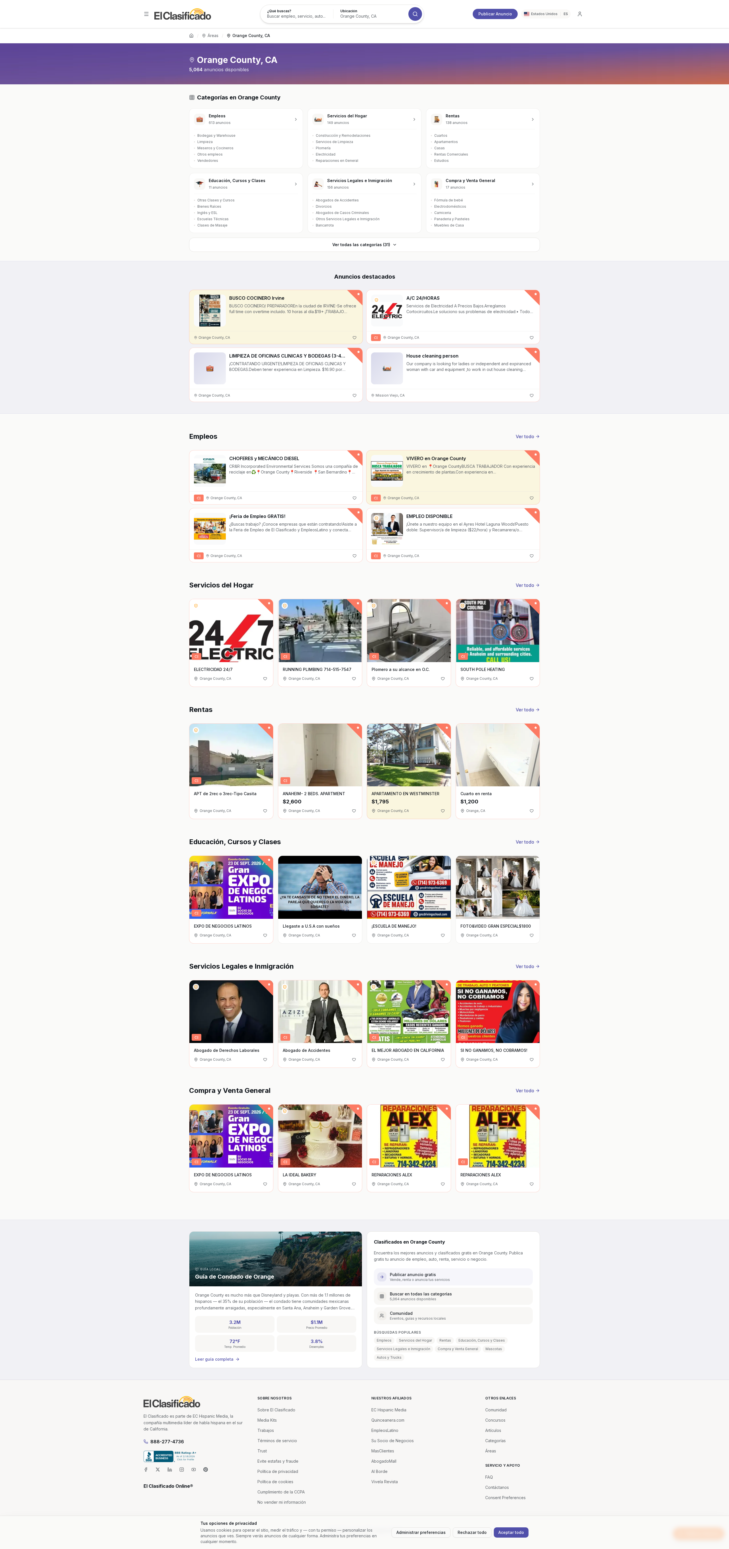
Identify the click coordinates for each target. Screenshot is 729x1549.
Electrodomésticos (450, 206)
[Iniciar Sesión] (579, 14)
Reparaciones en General (337, 160)
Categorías (495, 1440)
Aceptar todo (511, 1532)
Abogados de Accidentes (337, 200)
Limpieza (205, 142)
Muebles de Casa (449, 225)
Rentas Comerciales (451, 154)
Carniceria (442, 213)
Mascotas (494, 1349)
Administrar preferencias (421, 1532)
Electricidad (325, 154)
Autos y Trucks (389, 1357)
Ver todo (525, 436)
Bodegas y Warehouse (216, 135)
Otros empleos (210, 154)
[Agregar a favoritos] (354, 337)
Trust (262, 1450)
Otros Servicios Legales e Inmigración (348, 219)
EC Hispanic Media (388, 1409)
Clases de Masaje (212, 225)
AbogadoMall (383, 1461)
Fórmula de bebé (448, 200)
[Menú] (146, 14)
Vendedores (207, 160)
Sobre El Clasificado (276, 1409)
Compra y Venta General (458, 1349)
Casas (439, 148)
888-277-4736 (167, 1441)
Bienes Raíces (209, 206)
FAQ (489, 1477)
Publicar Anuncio (495, 13)
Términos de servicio (277, 1440)
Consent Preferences (505, 1497)
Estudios (441, 160)
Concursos (495, 1420)
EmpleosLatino (384, 1430)
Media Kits (267, 1420)
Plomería (323, 148)
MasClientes (382, 1450)
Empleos (384, 1340)
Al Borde (379, 1471)
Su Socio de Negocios (392, 1440)
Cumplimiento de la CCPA (281, 1491)
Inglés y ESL (207, 213)
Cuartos (440, 135)
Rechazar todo (472, 1532)
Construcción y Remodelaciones (343, 135)
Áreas (213, 35)
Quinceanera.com (387, 1420)
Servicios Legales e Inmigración (403, 1349)
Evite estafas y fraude (277, 1461)
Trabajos (265, 1430)
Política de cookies (275, 1481)
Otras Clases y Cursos (216, 200)
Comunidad (496, 1409)
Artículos (493, 1430)
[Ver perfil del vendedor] (376, 300)
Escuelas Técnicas (213, 219)
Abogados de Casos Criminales (342, 213)
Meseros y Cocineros (215, 148)
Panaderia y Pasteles (452, 219)
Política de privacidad (277, 1471)
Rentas (445, 1340)
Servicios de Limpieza (334, 142)
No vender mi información (281, 1502)
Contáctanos (497, 1487)
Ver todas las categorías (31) (361, 244)
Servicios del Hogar (415, 1340)
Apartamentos (446, 142)
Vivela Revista (384, 1481)
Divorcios (324, 206)
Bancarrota (325, 225)
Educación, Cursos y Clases (481, 1340)
